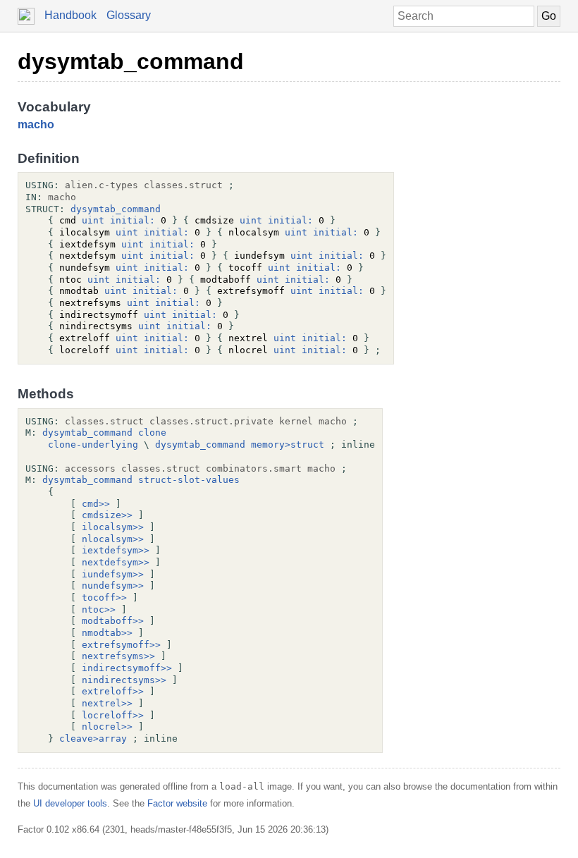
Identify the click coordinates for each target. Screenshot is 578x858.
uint (93, 220)
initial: (132, 220)
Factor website (177, 803)
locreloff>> (113, 715)
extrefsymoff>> (121, 644)
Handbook (70, 15)
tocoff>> (104, 597)
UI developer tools (70, 803)
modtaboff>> (113, 620)
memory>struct (287, 444)
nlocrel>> (107, 726)
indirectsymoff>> (127, 668)
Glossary (128, 15)
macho (36, 124)
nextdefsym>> (115, 562)
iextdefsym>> (115, 550)
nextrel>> (107, 703)
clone (152, 432)
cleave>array (93, 738)
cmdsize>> (107, 515)
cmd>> (96, 503)
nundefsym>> (113, 585)
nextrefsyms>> (118, 656)
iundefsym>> (113, 574)
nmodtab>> (107, 632)
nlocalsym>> (113, 539)
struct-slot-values (189, 479)
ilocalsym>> (113, 527)
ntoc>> (99, 609)
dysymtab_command (131, 61)
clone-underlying (93, 444)
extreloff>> (113, 691)
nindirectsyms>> (124, 680)
